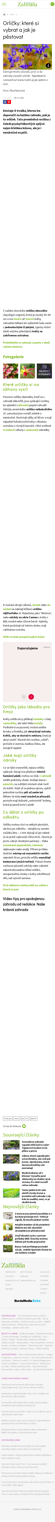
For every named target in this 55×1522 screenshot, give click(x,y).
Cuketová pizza (8, 1318)
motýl (25, 1118)
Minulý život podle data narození (31, 1324)
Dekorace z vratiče (20, 1360)
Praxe (12, 14)
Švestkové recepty (26, 1333)
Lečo (45, 1336)
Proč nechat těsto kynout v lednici (32, 1315)
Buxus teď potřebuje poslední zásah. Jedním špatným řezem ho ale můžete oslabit (33, 1249)
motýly (38, 723)
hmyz (16, 1118)
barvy (34, 1118)
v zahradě (45, 776)
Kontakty (9, 1276)
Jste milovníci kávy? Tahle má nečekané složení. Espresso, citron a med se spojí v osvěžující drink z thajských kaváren (26, 1492)
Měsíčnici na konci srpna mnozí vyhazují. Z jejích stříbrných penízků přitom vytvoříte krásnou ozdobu (26, 1422)
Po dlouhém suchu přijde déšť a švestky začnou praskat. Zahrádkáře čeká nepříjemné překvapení (25, 1404)
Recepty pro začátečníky (31, 1336)
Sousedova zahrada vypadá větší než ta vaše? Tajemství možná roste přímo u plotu (35, 1146)
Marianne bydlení (27, 1280)
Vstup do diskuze (12, 1126)
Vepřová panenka (37, 1342)
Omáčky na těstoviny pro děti (28, 1318)
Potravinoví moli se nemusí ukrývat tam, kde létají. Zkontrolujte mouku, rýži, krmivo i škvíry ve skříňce (23, 1386)
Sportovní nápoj (26, 1348)
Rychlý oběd (22, 1339)
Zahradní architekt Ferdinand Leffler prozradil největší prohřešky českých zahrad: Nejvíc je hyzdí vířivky (24, 1447)
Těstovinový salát (35, 1345)
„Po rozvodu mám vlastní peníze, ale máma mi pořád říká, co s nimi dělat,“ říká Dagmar (27, 1483)
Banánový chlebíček (37, 1339)
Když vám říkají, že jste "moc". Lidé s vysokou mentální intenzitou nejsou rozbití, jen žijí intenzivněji (24, 1465)
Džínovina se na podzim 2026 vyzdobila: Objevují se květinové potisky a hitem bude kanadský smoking (27, 1474)
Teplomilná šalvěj (39, 1366)
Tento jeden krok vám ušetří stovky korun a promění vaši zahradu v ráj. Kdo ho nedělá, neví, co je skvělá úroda (36, 1196)
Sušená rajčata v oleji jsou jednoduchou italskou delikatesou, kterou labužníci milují (27, 1456)
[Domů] (13, 1265)
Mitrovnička (26, 1369)
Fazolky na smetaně (17, 1345)
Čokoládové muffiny (44, 1333)
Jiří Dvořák (18, 98)
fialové (29, 319)
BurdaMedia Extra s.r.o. (30, 1509)
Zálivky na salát (8, 1342)
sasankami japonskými (17, 845)
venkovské (31, 430)
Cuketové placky (42, 1348)
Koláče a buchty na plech (31, 1321)
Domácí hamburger (11, 1336)
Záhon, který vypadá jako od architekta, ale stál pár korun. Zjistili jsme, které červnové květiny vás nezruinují (36, 1161)
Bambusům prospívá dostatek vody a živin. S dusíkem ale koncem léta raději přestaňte (25, 1395)
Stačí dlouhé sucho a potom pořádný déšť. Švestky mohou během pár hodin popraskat (31, 1238)
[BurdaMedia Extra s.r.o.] (27, 1301)
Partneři (9, 1289)
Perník (4, 1339)
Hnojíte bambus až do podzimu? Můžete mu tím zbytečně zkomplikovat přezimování (32, 1227)
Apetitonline (26, 1272)
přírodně (23, 405)
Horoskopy (6, 1327)
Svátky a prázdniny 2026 (20, 1366)
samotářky (9, 723)
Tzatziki (12, 1339)
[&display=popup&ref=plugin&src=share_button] (5, 102)
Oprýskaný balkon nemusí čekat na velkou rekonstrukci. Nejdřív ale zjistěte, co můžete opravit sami (24, 1431)
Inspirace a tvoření (21, 1357)
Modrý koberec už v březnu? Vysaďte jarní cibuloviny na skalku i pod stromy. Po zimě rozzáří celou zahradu (36, 1179)
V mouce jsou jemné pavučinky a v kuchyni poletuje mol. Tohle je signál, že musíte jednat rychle (33, 1216)
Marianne (24, 1276)
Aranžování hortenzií (29, 1363)
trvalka (8, 1118)
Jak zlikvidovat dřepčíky (43, 1369)
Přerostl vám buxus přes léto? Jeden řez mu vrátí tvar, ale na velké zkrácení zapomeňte (26, 1413)
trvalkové (9, 430)
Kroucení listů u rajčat (10, 1369)
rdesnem (37, 845)
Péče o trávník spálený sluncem (31, 1354)
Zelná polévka (22, 1342)
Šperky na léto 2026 (21, 1327)
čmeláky (38, 719)
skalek (36, 605)
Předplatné (10, 1272)
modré (17, 319)
